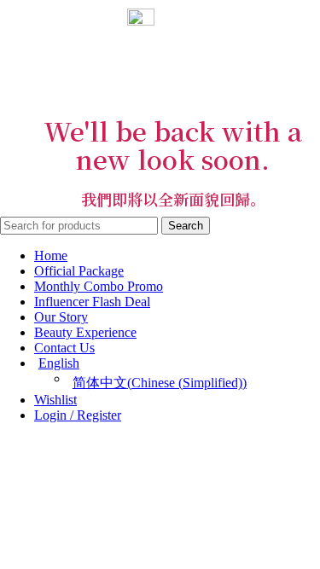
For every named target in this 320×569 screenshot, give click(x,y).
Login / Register (77, 415)
